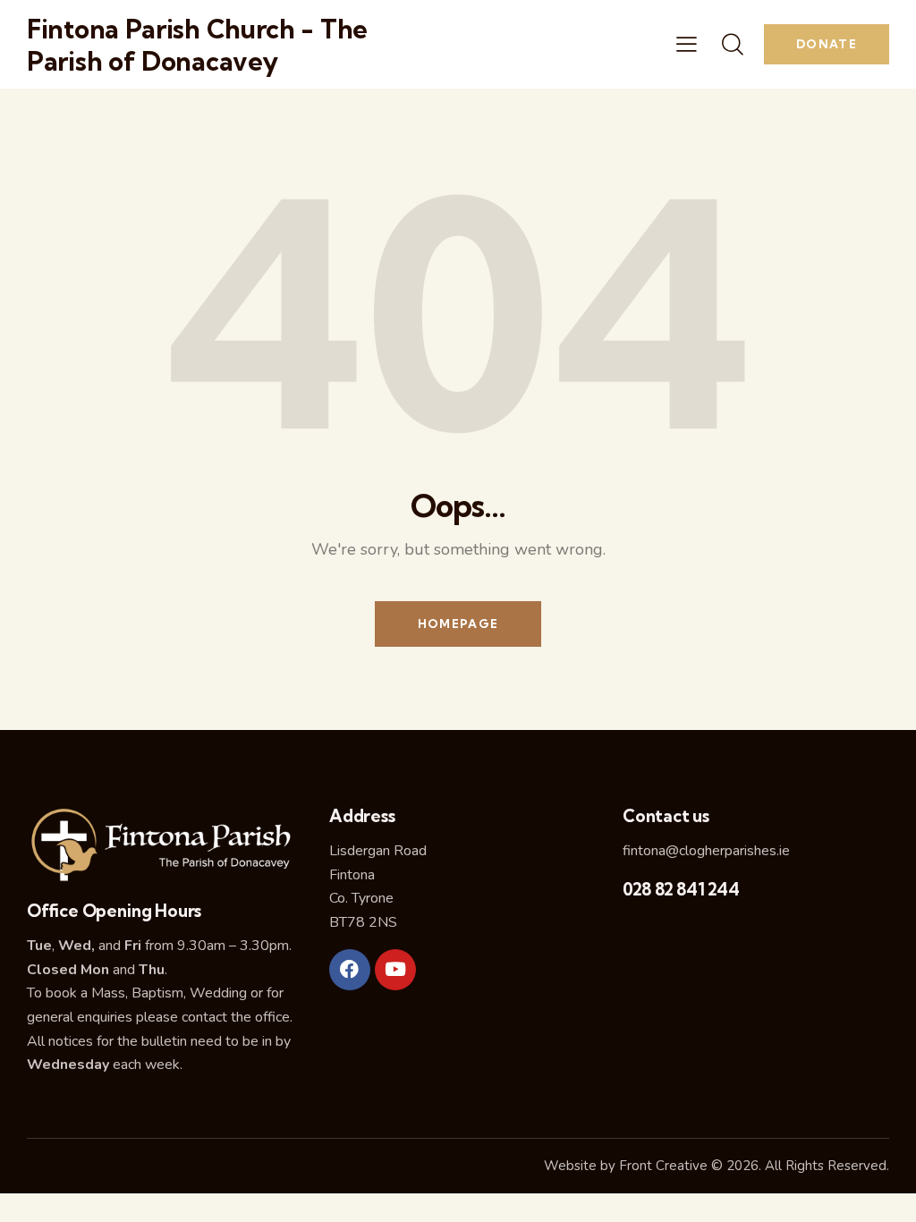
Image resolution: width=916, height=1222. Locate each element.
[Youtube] (395, 969)
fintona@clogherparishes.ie (706, 851)
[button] (686, 44)
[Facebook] (349, 969)
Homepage (458, 623)
